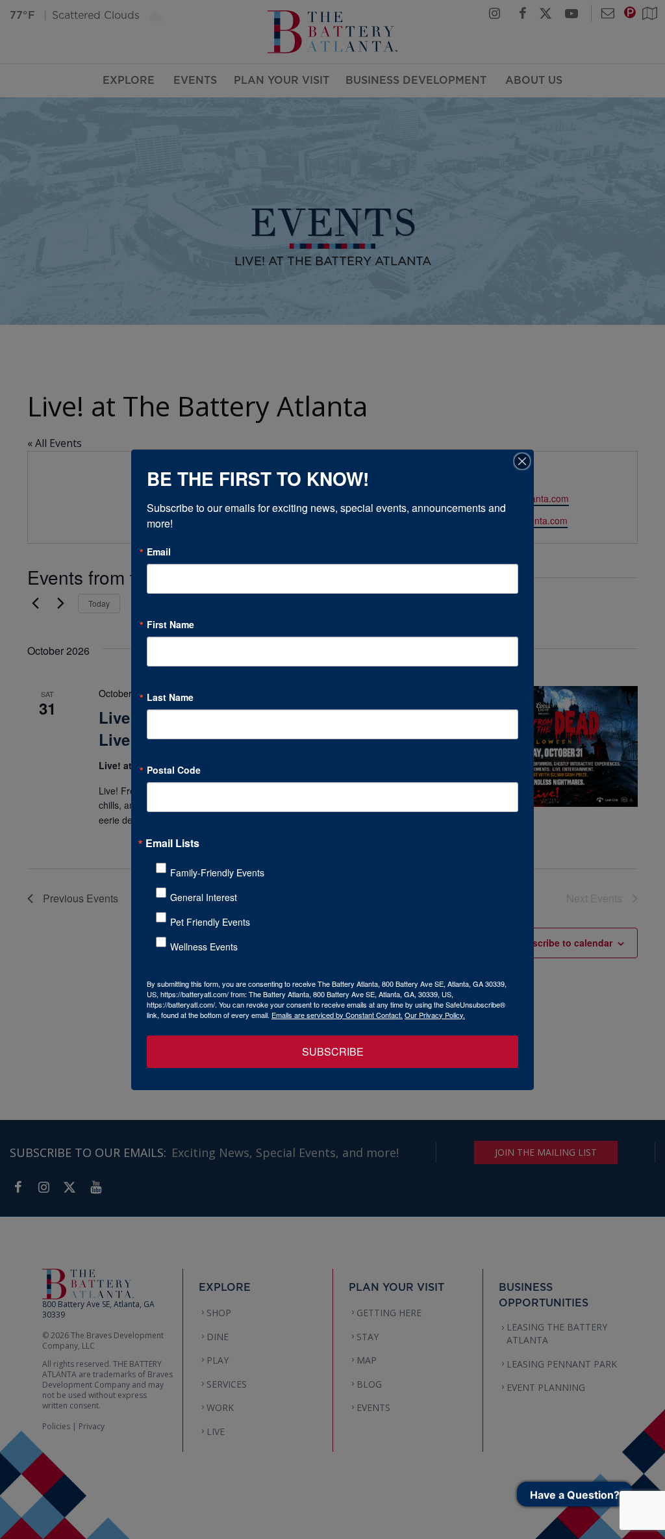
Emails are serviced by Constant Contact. (337, 1015)
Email (159, 551)
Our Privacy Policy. (435, 1015)
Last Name (170, 697)
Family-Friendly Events (217, 872)
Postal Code (174, 769)
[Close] (522, 461)
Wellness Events (204, 946)
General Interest (203, 897)
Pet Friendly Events (210, 921)
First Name (170, 624)
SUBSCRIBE (333, 1051)
